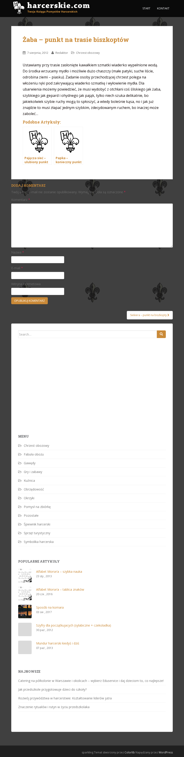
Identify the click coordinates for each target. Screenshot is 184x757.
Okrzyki (29, 498)
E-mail (17, 268)
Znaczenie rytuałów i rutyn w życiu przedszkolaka (54, 707)
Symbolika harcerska (39, 542)
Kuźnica (29, 480)
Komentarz (20, 199)
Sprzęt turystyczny (37, 533)
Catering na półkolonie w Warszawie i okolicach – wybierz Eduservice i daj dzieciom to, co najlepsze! (91, 681)
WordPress (166, 752)
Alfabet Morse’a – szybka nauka (59, 571)
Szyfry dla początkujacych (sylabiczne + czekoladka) (73, 625)
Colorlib (130, 752)
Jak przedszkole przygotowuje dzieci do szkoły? (52, 689)
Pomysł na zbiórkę (37, 507)
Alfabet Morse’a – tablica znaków (60, 589)
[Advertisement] (51, 394)
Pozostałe (31, 515)
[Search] (161, 334)
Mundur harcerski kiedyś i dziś (57, 643)
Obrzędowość (34, 489)
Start (146, 8)
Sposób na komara (50, 607)
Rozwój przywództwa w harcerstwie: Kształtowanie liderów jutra (65, 698)
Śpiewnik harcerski (37, 524)
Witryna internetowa (26, 284)
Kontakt (163, 8)
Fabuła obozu (34, 454)
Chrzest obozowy (88, 53)
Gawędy (29, 463)
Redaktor (61, 53)
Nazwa (17, 252)
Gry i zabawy (33, 472)
